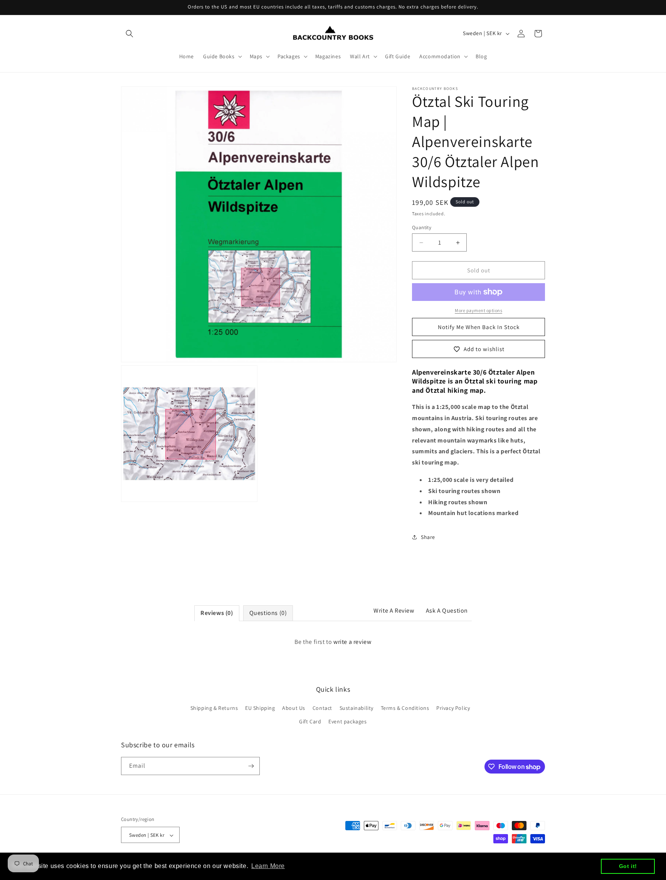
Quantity (421, 227)
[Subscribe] (250, 766)
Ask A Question (447, 610)
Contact (322, 707)
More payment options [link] (478, 310)
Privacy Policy (453, 707)
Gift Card (310, 721)
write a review (352, 642)
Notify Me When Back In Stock (479, 327)
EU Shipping (260, 707)
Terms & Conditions (405, 707)
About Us (293, 707)
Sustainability (356, 707)
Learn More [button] (268, 866)
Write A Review (393, 610)
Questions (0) (268, 613)
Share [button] (428, 537)
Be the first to (332, 642)
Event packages (347, 721)
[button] (129, 33)
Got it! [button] (628, 866)
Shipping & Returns (214, 707)
